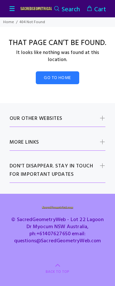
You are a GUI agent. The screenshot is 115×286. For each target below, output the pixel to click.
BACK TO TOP (57, 272)
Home (8, 22)
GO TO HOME (57, 78)
